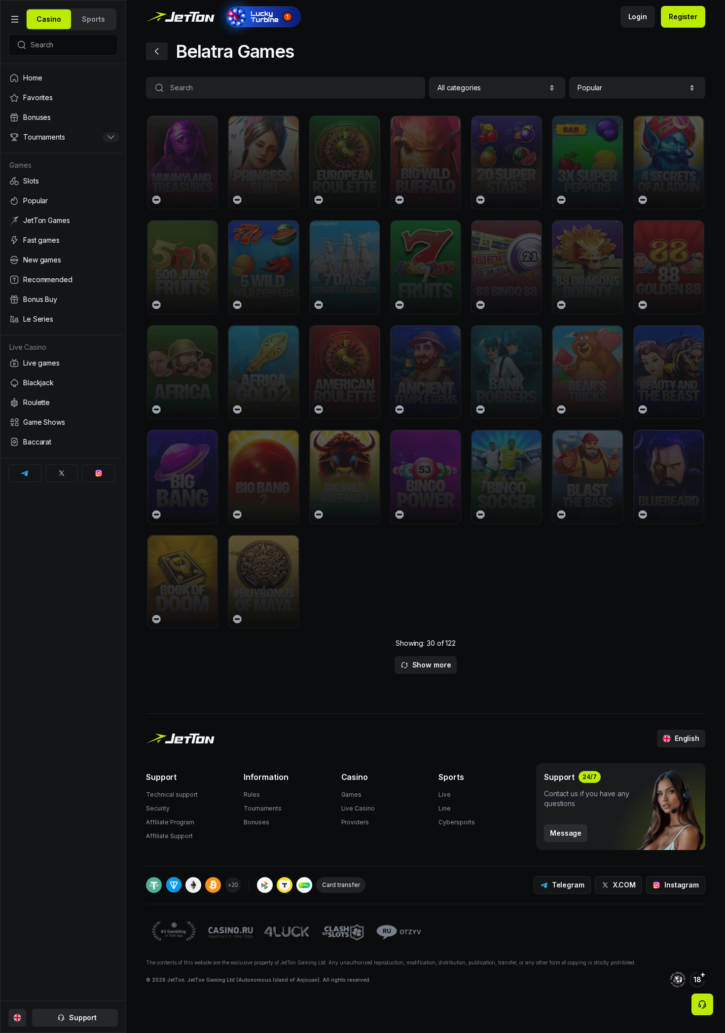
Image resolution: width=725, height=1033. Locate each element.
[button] (497, 88)
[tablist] (71, 19)
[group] (49, 19)
